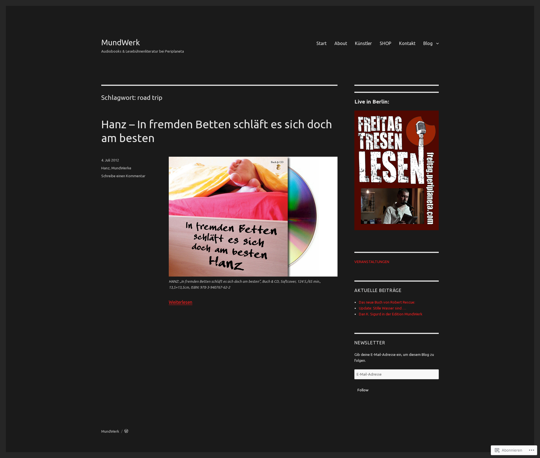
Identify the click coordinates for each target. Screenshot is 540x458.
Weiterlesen (180, 302)
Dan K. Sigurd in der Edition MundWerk (390, 314)
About (340, 43)
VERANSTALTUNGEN (371, 262)
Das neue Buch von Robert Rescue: (387, 302)
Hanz (105, 168)
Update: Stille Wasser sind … (382, 308)
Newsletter (369, 342)
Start (321, 43)
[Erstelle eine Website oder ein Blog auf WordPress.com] (126, 431)
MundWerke (121, 168)
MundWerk (120, 42)
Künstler (363, 43)
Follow (362, 390)
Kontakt (407, 43)
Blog (428, 43)
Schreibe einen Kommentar (123, 176)
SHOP (385, 43)
